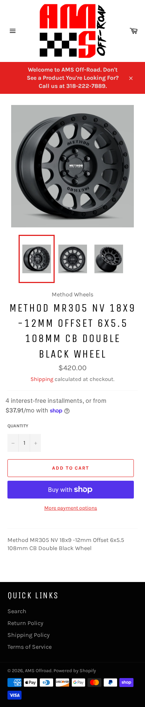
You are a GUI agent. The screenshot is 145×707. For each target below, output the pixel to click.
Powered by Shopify (75, 670)
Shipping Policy (28, 634)
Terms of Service (29, 646)
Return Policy (25, 623)
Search (16, 611)
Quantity (17, 425)
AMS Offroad (38, 670)
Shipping (41, 379)
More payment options (70, 508)
